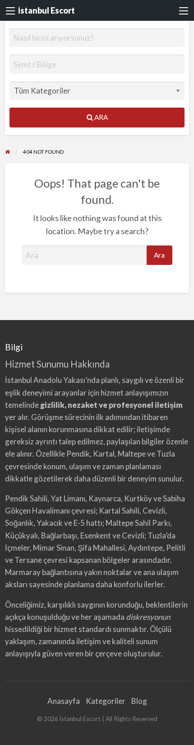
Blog (139, 701)
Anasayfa (63, 701)
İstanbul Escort (46, 10)
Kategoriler (105, 701)
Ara (100, 117)
